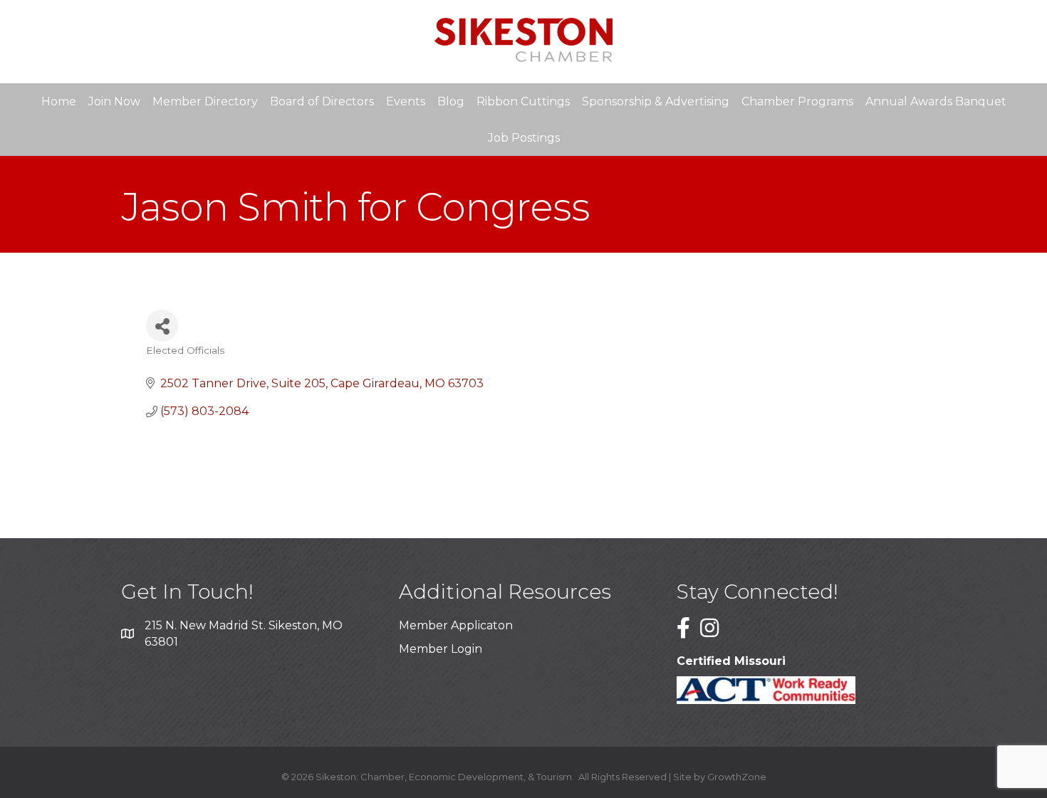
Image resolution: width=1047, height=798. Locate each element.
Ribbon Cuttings (523, 101)
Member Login (440, 649)
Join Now (114, 101)
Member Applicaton (456, 625)
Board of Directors (322, 101)
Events (405, 101)
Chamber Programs (797, 101)
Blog (450, 101)
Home (58, 101)
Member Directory (205, 101)
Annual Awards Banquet (935, 101)
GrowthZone (736, 776)
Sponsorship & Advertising (655, 101)
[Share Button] (162, 326)
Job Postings (524, 138)
